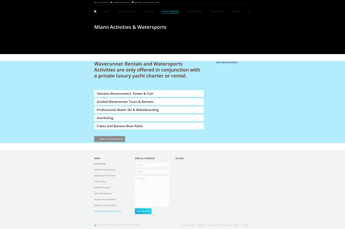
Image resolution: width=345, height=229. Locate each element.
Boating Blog (100, 163)
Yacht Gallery (100, 181)
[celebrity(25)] (180, 168)
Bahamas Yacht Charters (105, 205)
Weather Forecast (102, 187)
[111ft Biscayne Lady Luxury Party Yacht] (221, 93)
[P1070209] (180, 199)
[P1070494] (201, 189)
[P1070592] (191, 189)
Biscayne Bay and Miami (105, 199)
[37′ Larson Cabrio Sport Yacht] (231, 72)
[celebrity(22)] (201, 168)
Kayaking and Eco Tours (105, 175)
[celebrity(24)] (191, 168)
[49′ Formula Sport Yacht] (242, 72)
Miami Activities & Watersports (108, 211)
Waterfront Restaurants (104, 169)
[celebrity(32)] (191, 199)
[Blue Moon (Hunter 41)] (221, 82)
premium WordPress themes (129, 225)
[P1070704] (180, 189)
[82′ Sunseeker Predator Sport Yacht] (242, 103)
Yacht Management (103, 193)
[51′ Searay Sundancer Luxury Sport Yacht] (242, 82)
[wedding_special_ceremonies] (191, 178)
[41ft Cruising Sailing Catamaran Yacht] (221, 103)
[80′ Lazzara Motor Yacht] (242, 93)
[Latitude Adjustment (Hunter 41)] (231, 82)
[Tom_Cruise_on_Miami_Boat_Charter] (201, 178)
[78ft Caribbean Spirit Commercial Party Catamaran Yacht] (221, 72)
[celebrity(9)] (180, 178)
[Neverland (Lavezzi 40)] (231, 103)
